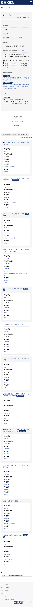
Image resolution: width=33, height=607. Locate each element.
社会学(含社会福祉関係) (9, 523)
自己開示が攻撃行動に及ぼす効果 (13, 535)
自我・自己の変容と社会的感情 (12, 501)
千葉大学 (6, 282)
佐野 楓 (6, 151)
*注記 (29, 17)
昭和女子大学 (7, 564)
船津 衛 (6, 508)
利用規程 (3, 596)
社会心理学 (20, 78)
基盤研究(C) (7, 161)
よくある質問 (4, 590)
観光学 (25, 78)
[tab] (17, 117)
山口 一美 (6, 367)
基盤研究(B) (7, 197)
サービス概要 (4, 584)
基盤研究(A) (7, 268)
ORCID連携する (23, 17)
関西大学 (6, 171)
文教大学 (6, 387)
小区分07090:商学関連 (15, 84)
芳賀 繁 (6, 331)
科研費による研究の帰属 (7, 599)
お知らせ (3, 593)
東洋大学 (6, 494)
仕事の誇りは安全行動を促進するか (13, 324)
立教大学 (6, 207)
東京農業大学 (7, 280)
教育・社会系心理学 (8, 559)
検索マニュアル (5, 587)
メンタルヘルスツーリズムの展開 (13, 288)
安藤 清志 (6, 474)
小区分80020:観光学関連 (9, 78)
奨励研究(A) (7, 554)
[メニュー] (31, 2)
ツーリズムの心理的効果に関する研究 (14, 214)
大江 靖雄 (6, 258)
